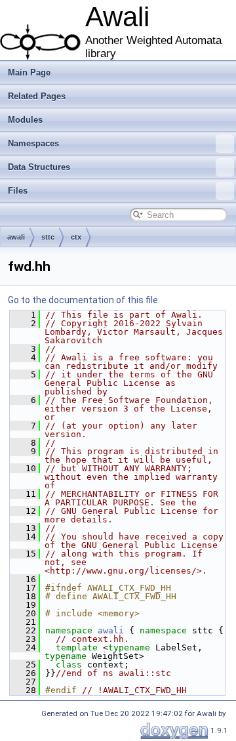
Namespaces (33, 143)
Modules (25, 120)
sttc (47, 237)
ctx (76, 237)
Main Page (29, 72)
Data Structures (39, 167)
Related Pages (37, 96)
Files (18, 191)
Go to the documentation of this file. (84, 300)
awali (16, 237)
